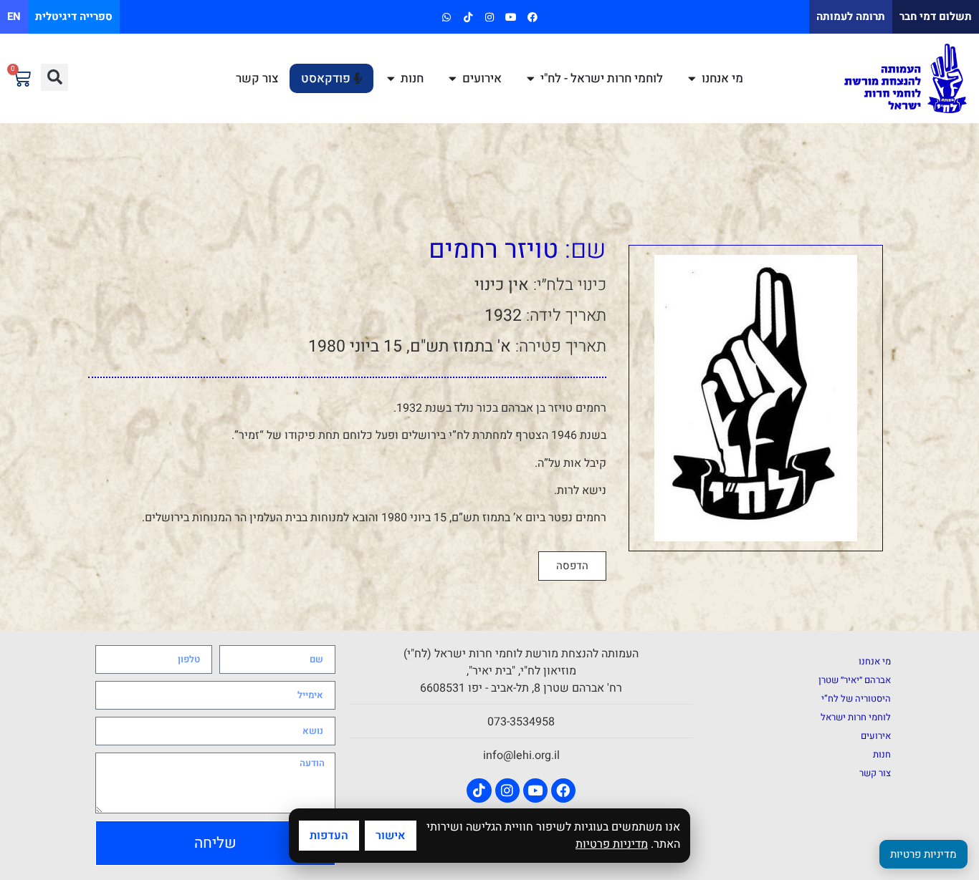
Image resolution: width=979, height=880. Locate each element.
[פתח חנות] (391, 78)
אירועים (876, 736)
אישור (391, 835)
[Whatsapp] (446, 17)
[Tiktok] (468, 17)
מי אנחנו (875, 661)
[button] (54, 77)
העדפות (329, 835)
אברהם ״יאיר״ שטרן (854, 680)
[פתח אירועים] (452, 78)
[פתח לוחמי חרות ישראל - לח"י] (531, 78)
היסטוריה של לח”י (856, 698)
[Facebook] (533, 17)
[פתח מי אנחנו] (692, 78)
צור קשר (875, 773)
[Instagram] (489, 17)
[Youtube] (511, 17)
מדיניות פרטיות (612, 844)
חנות (882, 754)
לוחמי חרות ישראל (856, 717)
